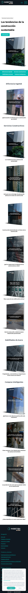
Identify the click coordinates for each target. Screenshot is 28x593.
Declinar (20, 588)
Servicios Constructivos (20, 71)
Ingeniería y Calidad (5, 541)
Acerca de (3, 537)
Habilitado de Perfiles (6, 557)
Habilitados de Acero (7, 74)
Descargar (5, 34)
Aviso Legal (9, 591)
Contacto (3, 548)
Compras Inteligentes (20, 74)
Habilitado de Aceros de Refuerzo (8, 555)
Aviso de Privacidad (17, 591)
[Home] (7, 4)
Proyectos (3, 543)
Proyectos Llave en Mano (6, 563)
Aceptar (11, 588)
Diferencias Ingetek (7, 71)
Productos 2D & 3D (5, 559)
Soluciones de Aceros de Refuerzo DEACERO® (11, 561)
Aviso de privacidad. (7, 580)
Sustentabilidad (4, 545)
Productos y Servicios (5, 539)
